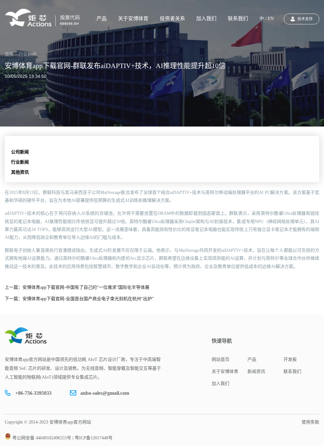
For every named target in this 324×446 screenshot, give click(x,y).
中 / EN (266, 18)
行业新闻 (20, 162)
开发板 (290, 359)
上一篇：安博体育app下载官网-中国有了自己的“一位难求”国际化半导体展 (77, 287)
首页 (9, 54)
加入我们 (206, 18)
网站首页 (220, 359)
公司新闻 (20, 152)
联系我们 (238, 18)
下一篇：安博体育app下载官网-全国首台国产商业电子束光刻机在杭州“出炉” (79, 298)
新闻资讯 (256, 371)
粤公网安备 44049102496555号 (41, 438)
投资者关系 (172, 18)
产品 (102, 18)
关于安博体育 (133, 18)
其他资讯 (20, 172)
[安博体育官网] (44, 17)
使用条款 (310, 422)
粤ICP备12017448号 (94, 438)
